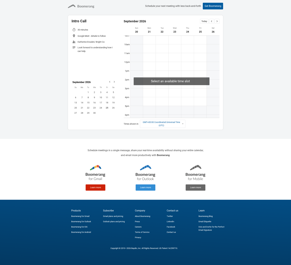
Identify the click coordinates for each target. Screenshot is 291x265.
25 (107, 108)
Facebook (171, 227)
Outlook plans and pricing (114, 221)
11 (107, 97)
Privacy (138, 237)
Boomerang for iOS (79, 227)
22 (88, 108)
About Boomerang (142, 216)
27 (75, 113)
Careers (138, 227)
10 (101, 97)
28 (82, 113)
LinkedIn (170, 221)
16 (94, 102)
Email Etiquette (205, 221)
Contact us (171, 232)
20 (75, 108)
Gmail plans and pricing (113, 216)
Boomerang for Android (81, 232)
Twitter (170, 216)
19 (113, 102)
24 (101, 108)
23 (94, 108)
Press (137, 221)
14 (82, 102)
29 (88, 113)
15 (88, 102)
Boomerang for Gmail (80, 216)
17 (101, 102)
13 (75, 102)
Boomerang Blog (206, 216)
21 (82, 108)
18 (107, 102)
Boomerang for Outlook (81, 221)
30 (94, 113)
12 (113, 97)
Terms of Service (142, 232)
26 (113, 108)
